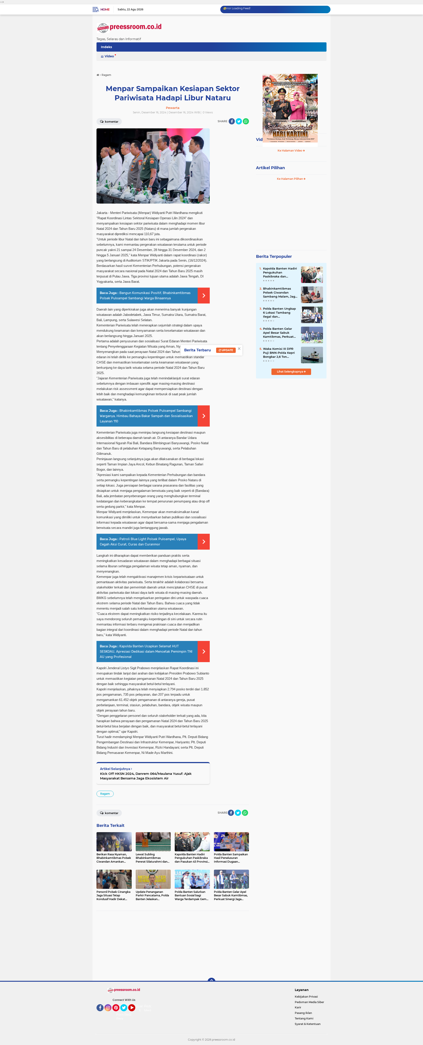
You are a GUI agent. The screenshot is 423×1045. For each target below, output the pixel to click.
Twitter (125, 1013)
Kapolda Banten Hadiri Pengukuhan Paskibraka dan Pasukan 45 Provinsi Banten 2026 (280, 273)
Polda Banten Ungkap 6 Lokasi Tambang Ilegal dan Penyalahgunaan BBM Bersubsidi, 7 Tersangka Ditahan (279, 313)
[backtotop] (211, 982)
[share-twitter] (239, 121)
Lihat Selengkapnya (290, 371)
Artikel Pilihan (270, 167)
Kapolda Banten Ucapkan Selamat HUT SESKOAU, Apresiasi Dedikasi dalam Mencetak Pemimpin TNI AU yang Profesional (146, 651)
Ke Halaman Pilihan (290, 178)
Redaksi (130, 1015)
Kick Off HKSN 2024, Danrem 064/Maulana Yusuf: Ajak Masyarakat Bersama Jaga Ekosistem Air (146, 776)
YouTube (134, 1013)
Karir (298, 1007)
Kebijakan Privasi (306, 996)
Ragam (105, 793)
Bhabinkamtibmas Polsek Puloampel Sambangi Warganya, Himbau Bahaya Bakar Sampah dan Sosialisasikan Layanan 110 (146, 416)
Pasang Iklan (303, 1013)
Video (109, 56)
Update (227, 350)
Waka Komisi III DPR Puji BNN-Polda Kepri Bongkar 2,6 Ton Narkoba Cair (279, 353)
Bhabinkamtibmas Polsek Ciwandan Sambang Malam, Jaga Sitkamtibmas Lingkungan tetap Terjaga (280, 293)
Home (104, 9)
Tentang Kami (304, 1018)
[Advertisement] (172, 946)
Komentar (111, 121)
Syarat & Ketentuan (308, 1024)
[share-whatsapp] (246, 121)
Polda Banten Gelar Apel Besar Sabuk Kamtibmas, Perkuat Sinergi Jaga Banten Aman (278, 333)
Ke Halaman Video (290, 150)
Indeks (106, 47)
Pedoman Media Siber (309, 1002)
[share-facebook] (232, 121)
